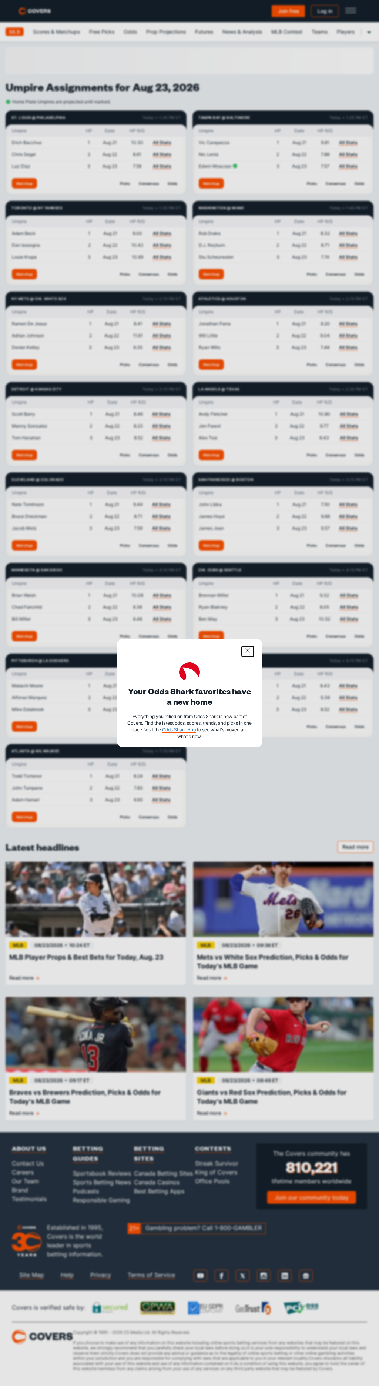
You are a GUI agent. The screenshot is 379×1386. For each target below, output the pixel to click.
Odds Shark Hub (179, 729)
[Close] (248, 651)
